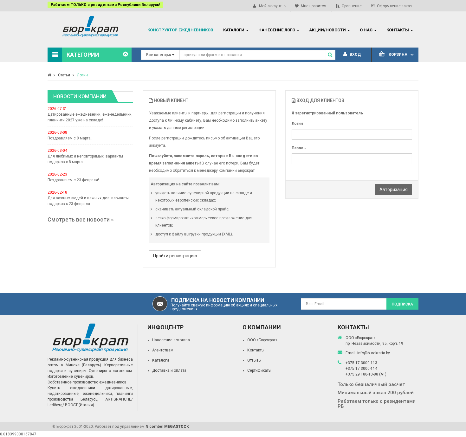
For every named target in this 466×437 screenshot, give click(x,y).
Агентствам (162, 350)
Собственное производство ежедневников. (87, 382)
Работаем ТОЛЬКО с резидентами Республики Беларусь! (105, 5)
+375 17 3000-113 (361, 363)
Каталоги (160, 360)
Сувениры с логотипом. (111, 371)
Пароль (299, 148)
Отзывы (254, 360)
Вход (355, 54)
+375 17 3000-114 (361, 368)
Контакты (255, 350)
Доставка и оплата (169, 370)
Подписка (402, 304)
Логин (82, 75)
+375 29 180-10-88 (362, 374)
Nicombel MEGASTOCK (167, 426)
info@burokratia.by (373, 353)
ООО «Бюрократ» (262, 340)
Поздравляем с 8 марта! (70, 138)
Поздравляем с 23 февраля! (73, 180)
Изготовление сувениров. (71, 376)
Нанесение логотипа (171, 340)
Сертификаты (259, 370)
